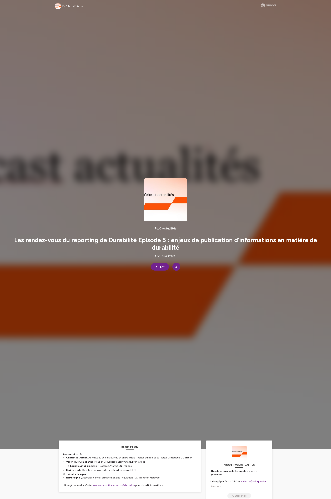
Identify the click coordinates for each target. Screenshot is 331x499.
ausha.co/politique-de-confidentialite (114, 485)
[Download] (176, 267)
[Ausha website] (268, 5)
